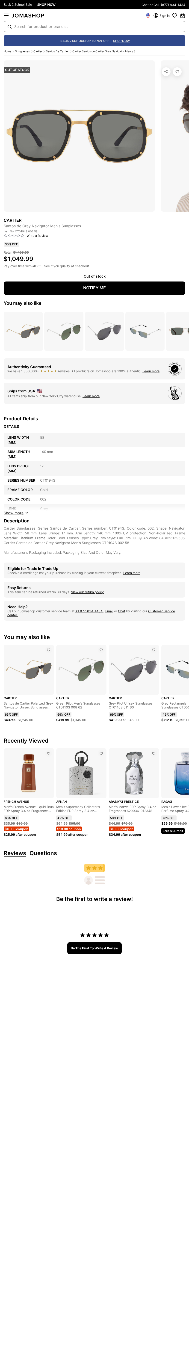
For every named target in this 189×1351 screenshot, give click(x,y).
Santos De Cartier (57, 51)
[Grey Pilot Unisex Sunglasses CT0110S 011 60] (153, 649)
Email (109, 611)
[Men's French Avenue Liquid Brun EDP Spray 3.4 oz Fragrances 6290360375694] (48, 753)
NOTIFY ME (94, 287)
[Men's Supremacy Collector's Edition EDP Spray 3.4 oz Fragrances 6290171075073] (101, 753)
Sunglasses (22, 51)
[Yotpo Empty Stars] (14, 236)
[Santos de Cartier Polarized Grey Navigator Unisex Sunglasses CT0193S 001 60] (48, 649)
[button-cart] (182, 15)
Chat (121, 611)
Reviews (15, 853)
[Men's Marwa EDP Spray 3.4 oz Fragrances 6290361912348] (153, 753)
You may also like (22, 303)
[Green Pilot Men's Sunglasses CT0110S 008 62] (101, 649)
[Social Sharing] (166, 71)
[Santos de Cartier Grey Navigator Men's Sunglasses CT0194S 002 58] (177, 71)
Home (7, 51)
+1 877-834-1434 (89, 611)
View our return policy (87, 592)
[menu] (6, 15)
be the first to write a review (94, 948)
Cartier (37, 51)
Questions (43, 853)
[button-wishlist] (174, 15)
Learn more (150, 371)
